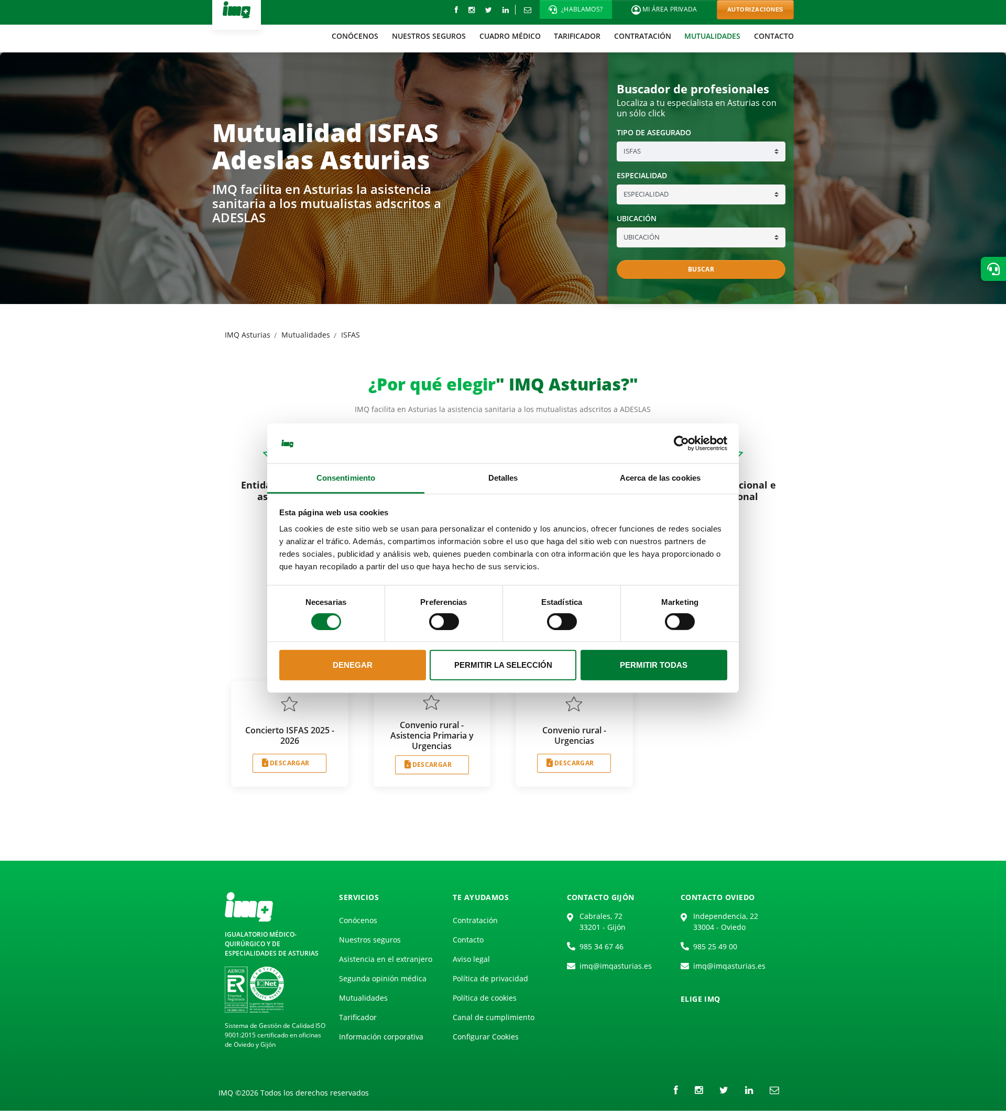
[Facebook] (456, 10)
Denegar (353, 664)
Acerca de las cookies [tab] (660, 477)
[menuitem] (355, 36)
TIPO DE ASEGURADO (654, 132)
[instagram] (471, 10)
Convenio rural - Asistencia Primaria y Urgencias (432, 735)
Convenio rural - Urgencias (574, 735)
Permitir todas (653, 664)
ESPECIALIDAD (642, 175)
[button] (576, 9)
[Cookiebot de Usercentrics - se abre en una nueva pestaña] (681, 443)
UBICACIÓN (637, 218)
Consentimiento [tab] (345, 477)
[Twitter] (488, 10)
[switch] (444, 621)
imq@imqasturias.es (615, 966)
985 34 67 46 (601, 946)
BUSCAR (701, 269)
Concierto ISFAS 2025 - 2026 (289, 735)
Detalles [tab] (503, 477)
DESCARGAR (289, 763)
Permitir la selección (503, 664)
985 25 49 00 (715, 946)
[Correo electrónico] (527, 10)
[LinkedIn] (505, 10)
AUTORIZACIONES (755, 9)
